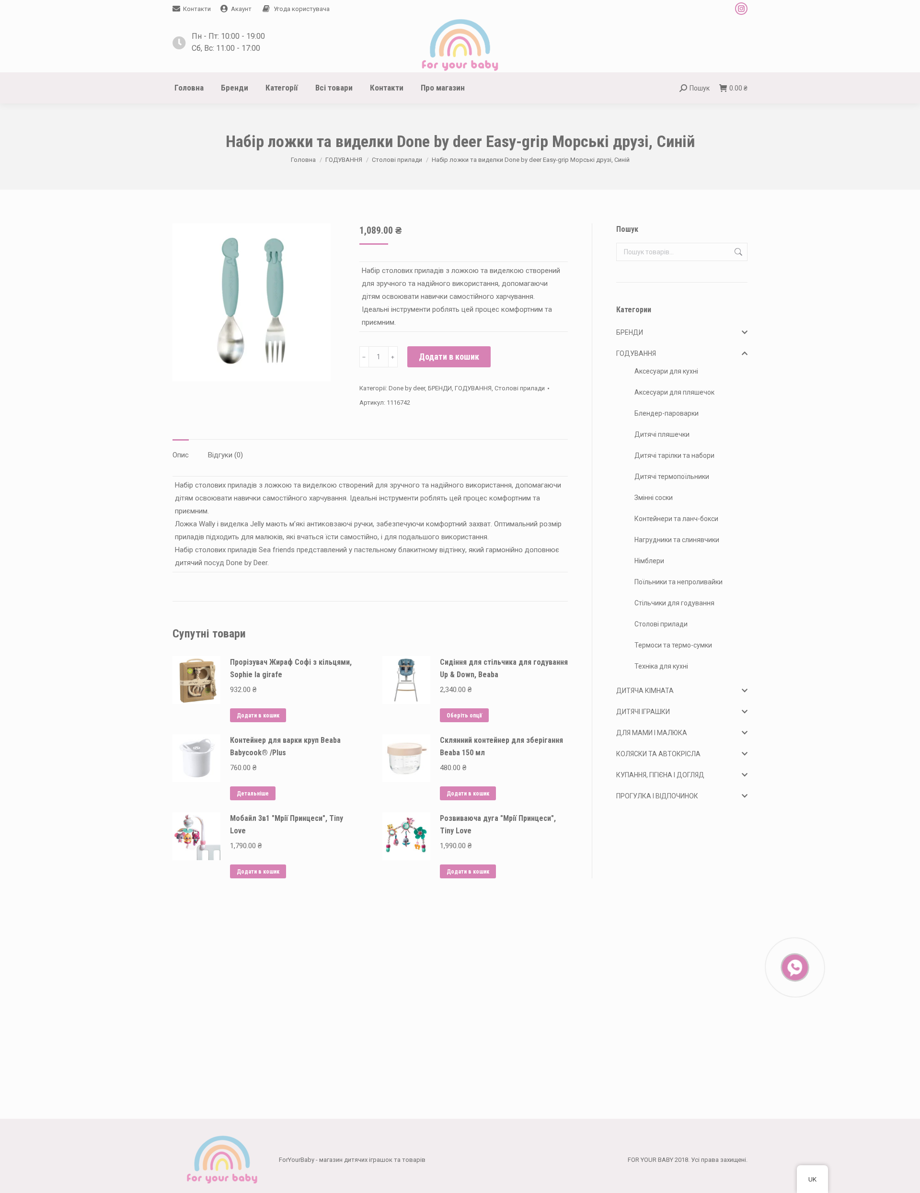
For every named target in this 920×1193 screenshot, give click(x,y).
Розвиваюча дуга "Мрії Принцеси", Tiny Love (498, 824)
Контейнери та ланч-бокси (676, 519)
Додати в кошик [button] (258, 715)
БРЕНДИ (440, 388)
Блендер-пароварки (666, 413)
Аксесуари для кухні (666, 371)
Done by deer (407, 388)
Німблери (649, 561)
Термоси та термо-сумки (673, 645)
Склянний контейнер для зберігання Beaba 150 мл (501, 746)
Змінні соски (653, 497)
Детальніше (253, 793)
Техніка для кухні (661, 666)
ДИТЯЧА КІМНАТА (645, 690)
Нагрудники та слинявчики (676, 540)
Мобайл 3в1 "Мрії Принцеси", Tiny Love (286, 824)
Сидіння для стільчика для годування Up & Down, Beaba (504, 668)
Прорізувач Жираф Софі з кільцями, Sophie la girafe (291, 668)
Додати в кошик (449, 357)
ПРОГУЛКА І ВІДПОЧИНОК (657, 796)
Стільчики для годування (674, 603)
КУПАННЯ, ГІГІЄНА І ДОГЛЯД (660, 775)
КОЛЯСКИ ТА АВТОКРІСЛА (658, 754)
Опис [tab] (180, 455)
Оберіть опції (464, 715)
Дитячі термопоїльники (671, 476)
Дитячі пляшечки (662, 434)
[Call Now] (794, 966)
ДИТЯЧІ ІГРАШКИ (643, 712)
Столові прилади (519, 388)
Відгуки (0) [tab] (225, 455)
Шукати (737, 252)
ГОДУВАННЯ (473, 388)
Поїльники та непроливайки (678, 582)
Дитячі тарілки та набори (674, 455)
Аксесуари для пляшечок (674, 392)
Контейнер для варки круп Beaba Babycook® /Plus (285, 746)
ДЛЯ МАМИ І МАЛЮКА (651, 733)
